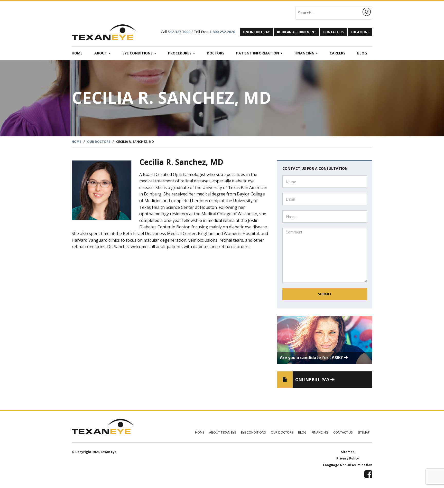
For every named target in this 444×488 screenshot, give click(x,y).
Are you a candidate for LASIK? (312, 357)
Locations (360, 32)
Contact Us (333, 32)
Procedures (180, 53)
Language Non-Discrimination (347, 465)
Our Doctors (98, 141)
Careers (337, 53)
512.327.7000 (179, 31)
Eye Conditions (138, 53)
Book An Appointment (296, 32)
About (101, 53)
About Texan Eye (222, 432)
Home (77, 53)
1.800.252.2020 (222, 31)
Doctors (215, 53)
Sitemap (364, 432)
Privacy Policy (347, 458)
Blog (362, 53)
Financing (304, 53)
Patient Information (258, 53)
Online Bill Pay (256, 32)
